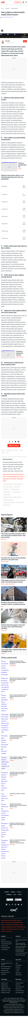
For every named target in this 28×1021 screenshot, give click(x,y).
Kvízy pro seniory (4, 945)
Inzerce (19, 892)
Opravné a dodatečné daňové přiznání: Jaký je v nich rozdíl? (21, 353)
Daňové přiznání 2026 (13, 476)
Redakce (13, 892)
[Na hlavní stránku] (3, 2)
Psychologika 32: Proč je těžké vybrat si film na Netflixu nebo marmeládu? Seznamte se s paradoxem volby (17, 716)
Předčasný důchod (19, 983)
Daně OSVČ (13, 478)
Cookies (22, 1007)
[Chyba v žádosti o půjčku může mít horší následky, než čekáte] (5, 763)
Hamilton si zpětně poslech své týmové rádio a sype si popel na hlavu (17, 824)
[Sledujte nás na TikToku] (21, 904)
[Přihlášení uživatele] (23, 2)
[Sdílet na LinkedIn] (18, 442)
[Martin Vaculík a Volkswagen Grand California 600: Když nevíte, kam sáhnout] (5, 703)
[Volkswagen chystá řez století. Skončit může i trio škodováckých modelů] (14, 571)
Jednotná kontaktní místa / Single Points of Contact (13, 1010)
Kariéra (20, 894)
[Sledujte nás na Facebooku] (12, 904)
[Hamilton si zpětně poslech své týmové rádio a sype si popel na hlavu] (5, 830)
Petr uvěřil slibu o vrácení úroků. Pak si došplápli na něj (13, 650)
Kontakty (7, 892)
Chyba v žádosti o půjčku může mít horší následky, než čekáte (18, 758)
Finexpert (7, 8)
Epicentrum (3, 940)
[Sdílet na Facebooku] (9, 442)
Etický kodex (6, 1012)
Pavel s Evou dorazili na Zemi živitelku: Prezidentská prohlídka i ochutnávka (18, 662)
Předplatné (9, 894)
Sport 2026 (18, 959)
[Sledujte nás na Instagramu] (15, 904)
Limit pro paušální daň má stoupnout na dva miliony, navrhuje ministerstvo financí (22, 165)
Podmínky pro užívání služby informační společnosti (13, 1006)
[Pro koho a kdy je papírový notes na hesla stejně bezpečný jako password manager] (5, 744)
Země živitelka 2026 (19, 992)
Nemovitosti (8, 924)
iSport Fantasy (8, 922)
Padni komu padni (4, 970)
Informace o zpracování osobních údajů (11, 1007)
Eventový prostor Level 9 (12, 929)
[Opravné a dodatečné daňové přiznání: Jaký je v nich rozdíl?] (8, 354)
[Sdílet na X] (12, 442)
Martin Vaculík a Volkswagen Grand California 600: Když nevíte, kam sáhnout (18, 696)
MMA (17, 963)
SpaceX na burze (4, 983)
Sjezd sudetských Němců (6, 966)
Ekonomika (18, 979)
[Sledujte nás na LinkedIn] (6, 904)
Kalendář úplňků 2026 (5, 947)
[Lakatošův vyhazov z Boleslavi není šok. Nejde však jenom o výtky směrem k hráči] (5, 781)
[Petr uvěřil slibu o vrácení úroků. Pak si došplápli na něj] (14, 641)
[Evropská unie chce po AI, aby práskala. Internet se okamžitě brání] (14, 549)
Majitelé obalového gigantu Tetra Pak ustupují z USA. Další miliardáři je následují (13, 626)
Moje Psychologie (5, 920)
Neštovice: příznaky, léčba (6, 941)
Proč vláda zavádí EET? (5, 968)
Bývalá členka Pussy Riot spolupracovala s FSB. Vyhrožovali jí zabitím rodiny (18, 805)
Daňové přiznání (14, 8)
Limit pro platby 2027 (20, 986)
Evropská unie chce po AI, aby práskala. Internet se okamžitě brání (13, 558)
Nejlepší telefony (4, 985)
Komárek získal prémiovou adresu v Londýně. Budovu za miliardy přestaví (13, 603)
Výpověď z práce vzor (5, 972)
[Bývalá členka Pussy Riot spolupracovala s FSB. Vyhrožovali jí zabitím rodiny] (5, 812)
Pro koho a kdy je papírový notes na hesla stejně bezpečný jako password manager (18, 737)
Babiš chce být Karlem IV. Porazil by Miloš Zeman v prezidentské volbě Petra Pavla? (18, 679)
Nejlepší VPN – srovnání (6, 990)
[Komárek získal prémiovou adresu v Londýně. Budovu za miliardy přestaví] (14, 593)
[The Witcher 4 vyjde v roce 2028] (5, 797)
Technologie (4, 979)
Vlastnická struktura (18, 1009)
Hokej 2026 (18, 967)
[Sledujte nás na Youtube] (18, 904)
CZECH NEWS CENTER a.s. (19, 998)
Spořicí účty (18, 985)
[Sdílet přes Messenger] (15, 442)
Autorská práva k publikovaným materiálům (14, 1004)
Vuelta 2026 (8, 931)
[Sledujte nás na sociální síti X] (9, 904)
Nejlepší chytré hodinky (6, 988)
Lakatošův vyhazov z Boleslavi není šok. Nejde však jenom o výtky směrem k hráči (18, 774)
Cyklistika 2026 (18, 974)
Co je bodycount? (4, 949)
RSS (15, 894)
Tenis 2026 (18, 969)
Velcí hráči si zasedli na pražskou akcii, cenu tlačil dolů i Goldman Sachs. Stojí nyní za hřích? (13, 535)
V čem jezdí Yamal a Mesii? (6, 943)
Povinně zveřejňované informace (17, 1012)
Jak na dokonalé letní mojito (21, 953)
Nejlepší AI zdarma (5, 986)
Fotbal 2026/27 (19, 965)
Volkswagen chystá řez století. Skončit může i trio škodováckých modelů (13, 581)
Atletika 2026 (18, 972)
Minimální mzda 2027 (20, 990)
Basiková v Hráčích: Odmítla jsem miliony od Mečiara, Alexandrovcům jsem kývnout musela (18, 841)
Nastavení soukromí (9, 1009)
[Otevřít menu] (26, 2)
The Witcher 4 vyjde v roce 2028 (17, 793)
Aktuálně (3, 936)
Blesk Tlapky (13, 920)
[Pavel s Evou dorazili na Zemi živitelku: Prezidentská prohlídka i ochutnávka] (5, 668)
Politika (3, 959)
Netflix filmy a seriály (5, 992)
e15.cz (2, 8)
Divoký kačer (3, 974)
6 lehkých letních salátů (20, 955)
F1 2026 (17, 970)
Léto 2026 (18, 936)
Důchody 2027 (18, 988)
